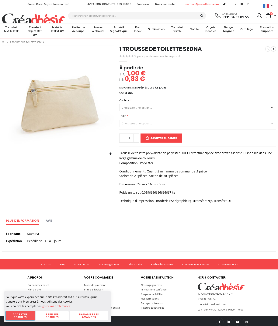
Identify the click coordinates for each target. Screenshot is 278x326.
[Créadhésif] (33, 18)
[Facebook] (230, 4)
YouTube (237, 322)
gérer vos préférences (56, 306)
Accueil (3, 42)
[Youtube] (242, 4)
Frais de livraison (93, 289)
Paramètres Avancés (89, 316)
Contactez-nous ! (228, 264)
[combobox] (137, 15)
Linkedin (236, 4)
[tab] (22, 221)
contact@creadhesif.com (202, 3)
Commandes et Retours (195, 264)
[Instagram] (247, 4)
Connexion (144, 3)
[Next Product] (273, 49)
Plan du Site (135, 264)
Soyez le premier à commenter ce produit (157, 56)
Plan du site (34, 289)
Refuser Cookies (52, 316)
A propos (45, 264)
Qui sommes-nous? (38, 285)
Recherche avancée (162, 264)
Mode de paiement (95, 285)
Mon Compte (81, 264)
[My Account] (259, 15)
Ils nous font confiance (154, 289)
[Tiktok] (224, 4)
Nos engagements (109, 264)
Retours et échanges (152, 307)
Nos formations (150, 298)
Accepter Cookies (20, 316)
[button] (110, 154)
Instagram (246, 322)
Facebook (220, 322)
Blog (62, 264)
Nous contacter (165, 3)
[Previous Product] (267, 49)
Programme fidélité (152, 294)
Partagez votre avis (151, 303)
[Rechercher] (202, 16)
